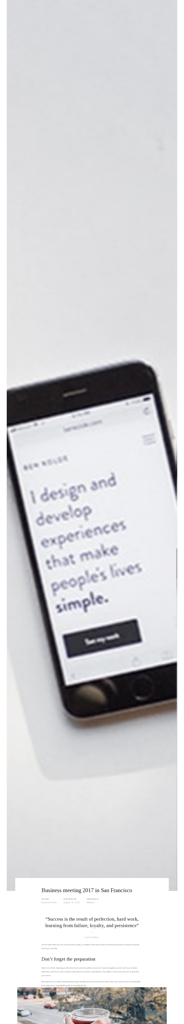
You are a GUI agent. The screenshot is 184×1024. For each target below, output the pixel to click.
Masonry (91, 902)
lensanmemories (49, 902)
